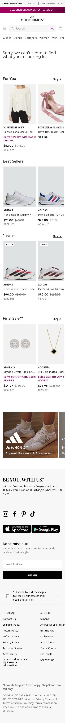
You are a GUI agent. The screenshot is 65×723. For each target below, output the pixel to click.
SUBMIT (32, 575)
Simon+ (44, 619)
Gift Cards (46, 654)
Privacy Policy (11, 642)
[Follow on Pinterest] (24, 515)
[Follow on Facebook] (15, 515)
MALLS (32, 3)
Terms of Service (13, 648)
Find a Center (48, 648)
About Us (45, 613)
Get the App (47, 630)
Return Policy (10, 630)
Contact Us (9, 619)
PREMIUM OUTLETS (52, 3)
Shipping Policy (11, 624)
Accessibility (10, 654)
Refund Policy (11, 636)
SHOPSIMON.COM (12, 3)
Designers (30, 37)
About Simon (48, 642)
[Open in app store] (17, 532)
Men (54, 37)
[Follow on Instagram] (6, 515)
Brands (18, 37)
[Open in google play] (46, 532)
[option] (20, 118)
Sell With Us (47, 660)
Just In (7, 37)
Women (44, 37)
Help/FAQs (9, 613)
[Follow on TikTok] (33, 515)
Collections (46, 636)
